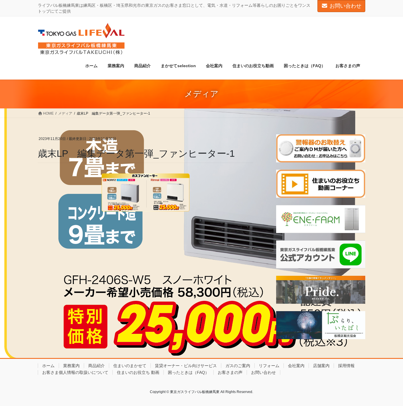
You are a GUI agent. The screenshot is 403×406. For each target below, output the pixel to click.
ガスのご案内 (237, 365)
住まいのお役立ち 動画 (138, 372)
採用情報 (346, 365)
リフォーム (269, 365)
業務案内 (71, 365)
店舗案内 (321, 365)
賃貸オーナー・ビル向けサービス (186, 365)
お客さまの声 (230, 372)
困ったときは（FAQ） (188, 372)
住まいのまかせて (129, 365)
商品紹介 (96, 365)
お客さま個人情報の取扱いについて (75, 372)
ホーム (48, 365)
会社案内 (296, 365)
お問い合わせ (345, 6)
